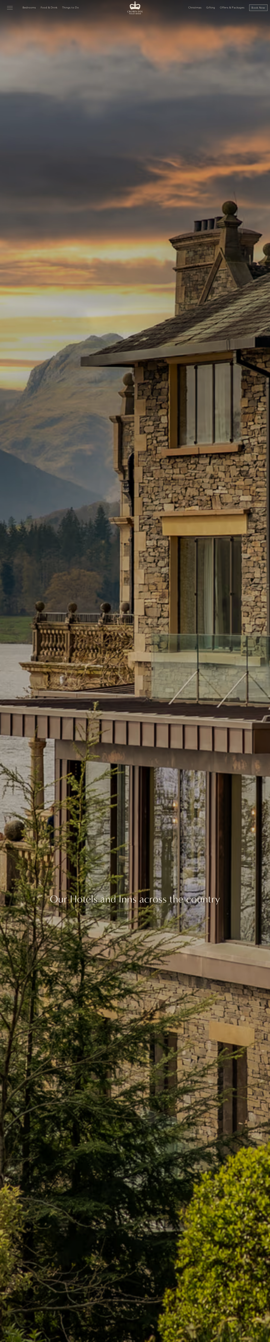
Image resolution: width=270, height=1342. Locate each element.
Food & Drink (49, 7)
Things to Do (70, 7)
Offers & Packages (232, 7)
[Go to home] (135, 7)
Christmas (195, 7)
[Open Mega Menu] (10, 8)
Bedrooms (29, 7)
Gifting (210, 7)
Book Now (258, 7)
